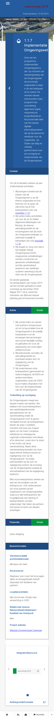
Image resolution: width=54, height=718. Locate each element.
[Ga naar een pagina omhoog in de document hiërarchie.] (9, 100)
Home (8, 19)
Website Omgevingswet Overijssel (26, 630)
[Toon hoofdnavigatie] (8, 3)
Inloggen (39, 715)
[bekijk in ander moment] (38, 671)
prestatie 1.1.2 (22, 213)
